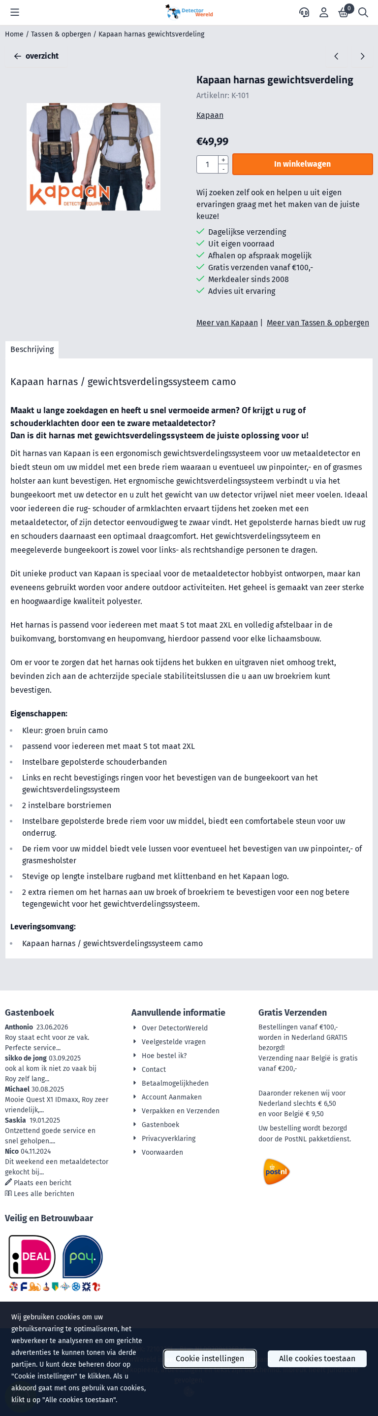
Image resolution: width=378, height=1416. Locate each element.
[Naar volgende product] (362, 56)
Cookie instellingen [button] (210, 1358)
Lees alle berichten (44, 1194)
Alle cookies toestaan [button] (317, 1358)
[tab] (32, 349)
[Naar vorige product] (336, 56)
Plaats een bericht (42, 1183)
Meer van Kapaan (227, 322)
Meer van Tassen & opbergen (318, 322)
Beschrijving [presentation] (32, 349)
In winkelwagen (302, 164)
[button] (15, 12)
